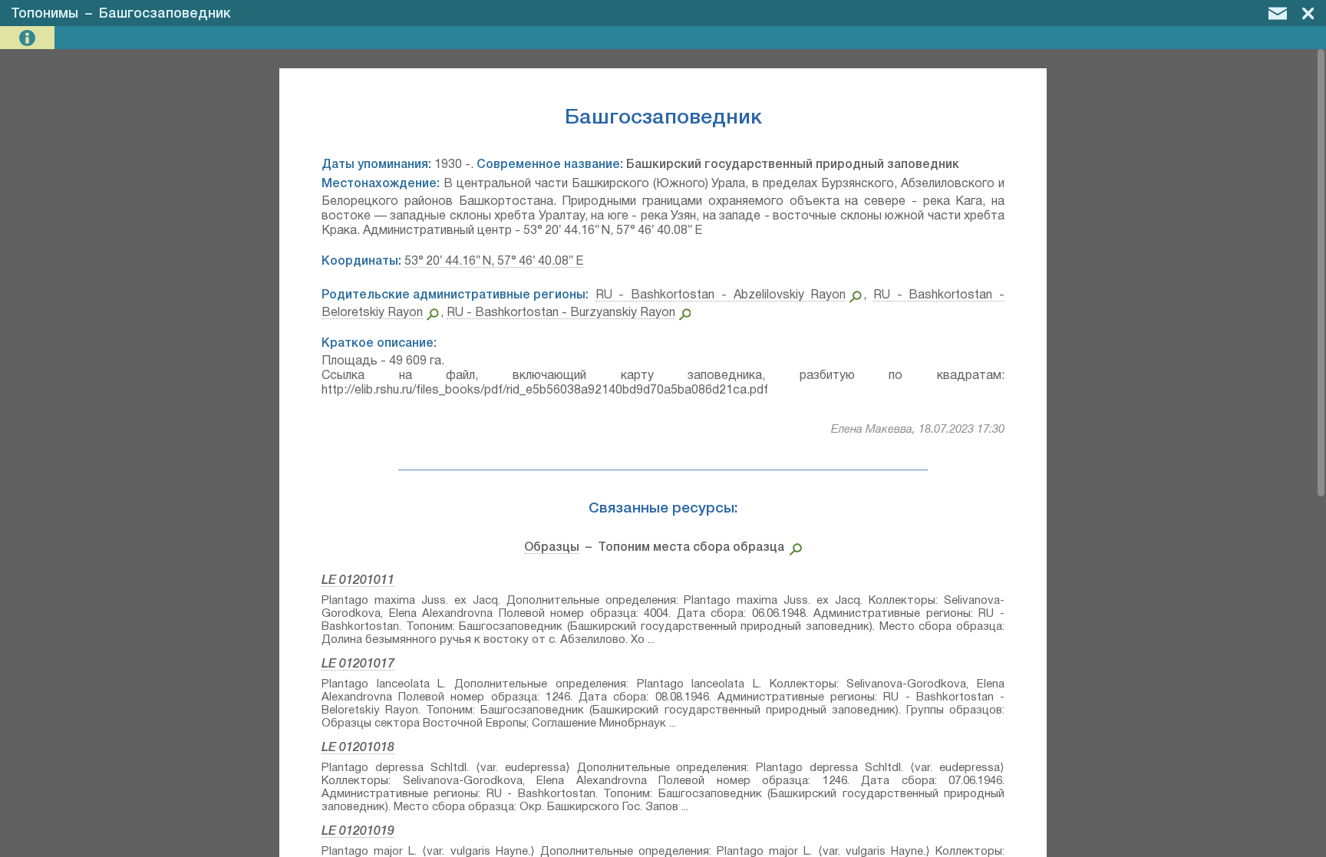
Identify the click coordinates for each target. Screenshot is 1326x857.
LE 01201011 (358, 580)
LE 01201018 (358, 748)
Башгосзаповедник (165, 14)
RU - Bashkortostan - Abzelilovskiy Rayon (720, 295)
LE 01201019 (358, 831)
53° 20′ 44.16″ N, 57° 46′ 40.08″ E (493, 261)
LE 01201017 (358, 664)
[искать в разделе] (793, 547)
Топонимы (44, 14)
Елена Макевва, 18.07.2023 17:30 (917, 429)
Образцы (551, 547)
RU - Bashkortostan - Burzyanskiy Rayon (561, 313)
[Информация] (29, 38)
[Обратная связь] (1278, 13)
